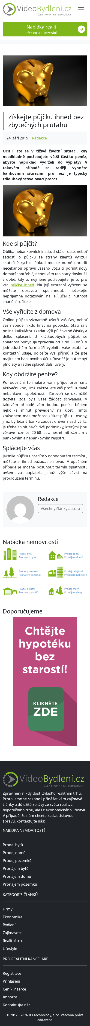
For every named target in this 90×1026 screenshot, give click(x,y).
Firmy (7, 909)
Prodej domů (14, 852)
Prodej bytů (13, 844)
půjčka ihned (22, 284)
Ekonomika (12, 917)
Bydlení (9, 924)
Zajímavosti (13, 932)
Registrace (12, 973)
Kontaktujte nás (16, 1004)
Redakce (39, 138)
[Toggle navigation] (81, 9)
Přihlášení (11, 981)
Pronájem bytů (16, 868)
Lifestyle (10, 948)
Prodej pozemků (17, 860)
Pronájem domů (17, 876)
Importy (10, 997)
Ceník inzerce (14, 989)
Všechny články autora (60, 508)
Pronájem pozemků (20, 884)
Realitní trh (12, 940)
